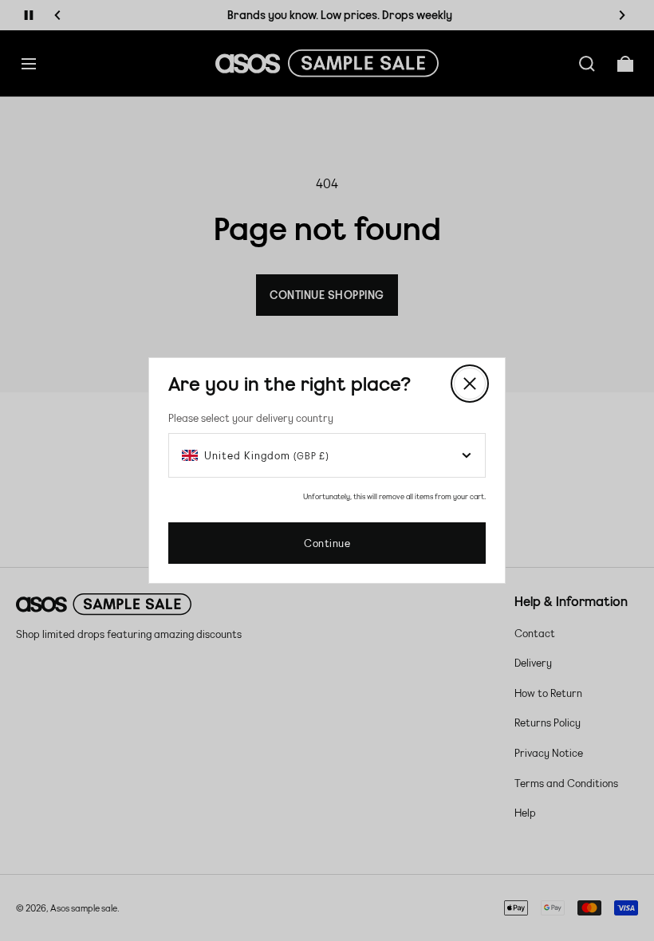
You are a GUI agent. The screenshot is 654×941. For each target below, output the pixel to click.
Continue (327, 543)
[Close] (470, 384)
